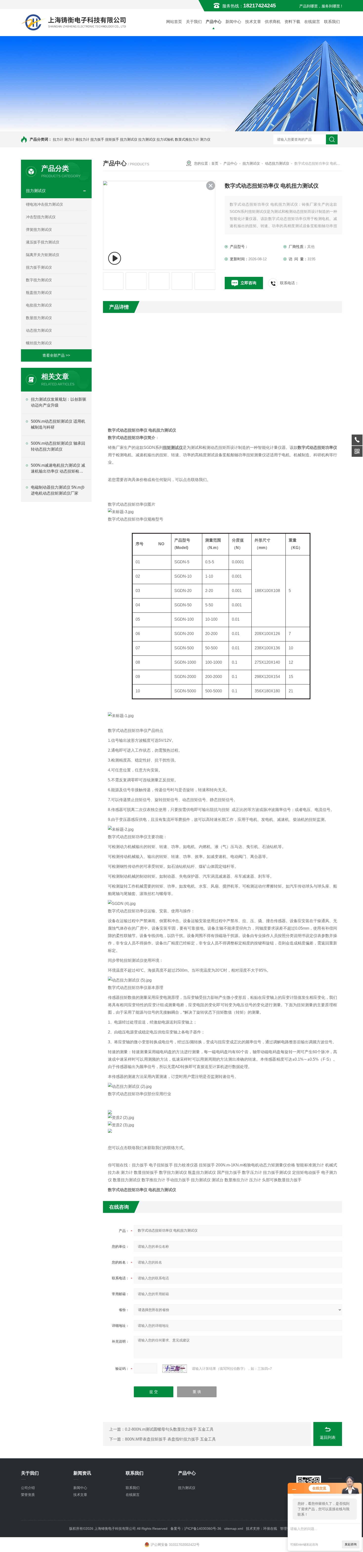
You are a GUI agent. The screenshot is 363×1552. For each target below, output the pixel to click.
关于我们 (194, 22)
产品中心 (214, 22)
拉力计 (58, 139)
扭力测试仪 (128, 139)
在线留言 (312, 22)
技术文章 (253, 22)
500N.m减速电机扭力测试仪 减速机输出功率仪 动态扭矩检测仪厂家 (58, 468)
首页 (214, 163)
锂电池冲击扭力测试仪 (44, 204)
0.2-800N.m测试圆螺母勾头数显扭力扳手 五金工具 (169, 1429)
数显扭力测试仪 (39, 318)
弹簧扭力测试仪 (39, 229)
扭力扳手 (97, 139)
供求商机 (273, 22)
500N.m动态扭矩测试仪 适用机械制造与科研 (58, 424)
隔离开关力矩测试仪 (42, 255)
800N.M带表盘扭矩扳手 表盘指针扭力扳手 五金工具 (170, 1439)
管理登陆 (287, 1528)
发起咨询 (351, 1544)
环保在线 (270, 1528)
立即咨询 (248, 283)
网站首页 (174, 22)
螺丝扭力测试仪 (39, 343)
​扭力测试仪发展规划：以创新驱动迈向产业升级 (58, 402)
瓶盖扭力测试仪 (39, 292)
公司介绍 (28, 1488)
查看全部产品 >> (56, 355)
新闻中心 (233, 22)
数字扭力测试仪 (39, 280)
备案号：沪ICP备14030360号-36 (195, 1528)
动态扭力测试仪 (39, 330)
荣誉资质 (28, 1495)
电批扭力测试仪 (39, 305)
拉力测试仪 (147, 139)
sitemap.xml (233, 1528)
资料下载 (292, 22)
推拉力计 (82, 139)
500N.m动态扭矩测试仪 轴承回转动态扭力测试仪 (58, 446)
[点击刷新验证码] (174, 1368)
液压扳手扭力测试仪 (42, 242)
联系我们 (332, 22)
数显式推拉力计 (187, 139)
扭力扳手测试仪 (39, 267)
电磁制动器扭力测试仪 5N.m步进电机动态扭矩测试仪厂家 (58, 490)
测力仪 (205, 139)
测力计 (69, 139)
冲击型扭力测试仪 (41, 217)
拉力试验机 (165, 139)
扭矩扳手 (112, 139)
